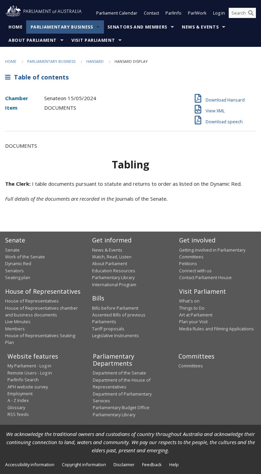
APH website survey (27, 387)
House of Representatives (32, 301)
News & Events (200, 27)
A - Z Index (18, 400)
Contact (151, 13)
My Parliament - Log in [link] (29, 366)
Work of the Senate (25, 257)
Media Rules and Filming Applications (216, 329)
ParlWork (197, 13)
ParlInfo (173, 13)
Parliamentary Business (62, 27)
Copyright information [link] (84, 464)
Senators (14, 271)
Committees (190, 366)
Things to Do (192, 308)
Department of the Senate (119, 373)
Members (15, 329)
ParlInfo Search (23, 380)
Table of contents (40, 77)
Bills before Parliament (115, 308)
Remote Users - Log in (29, 373)
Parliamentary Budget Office (121, 407)
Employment (20, 393)
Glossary (16, 407)
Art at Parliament (195, 315)
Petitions (188, 263)
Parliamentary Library (113, 277)
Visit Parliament (93, 40)
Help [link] (174, 464)
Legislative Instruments (115, 335)
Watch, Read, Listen (112, 257)
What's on (189, 301)
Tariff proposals (108, 329)
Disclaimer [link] (124, 464)
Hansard (95, 61)
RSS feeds (18, 414)
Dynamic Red (18, 263)
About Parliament (32, 40)
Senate (12, 250)
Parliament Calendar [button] (116, 13)
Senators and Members (137, 27)
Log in (219, 13)
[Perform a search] (251, 13)
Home (15, 27)
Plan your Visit (193, 321)
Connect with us (195, 271)
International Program (114, 284)
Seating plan (17, 277)
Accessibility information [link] (29, 464)
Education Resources (113, 271)
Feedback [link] (152, 464)
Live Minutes (18, 321)
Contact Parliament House (205, 277)
